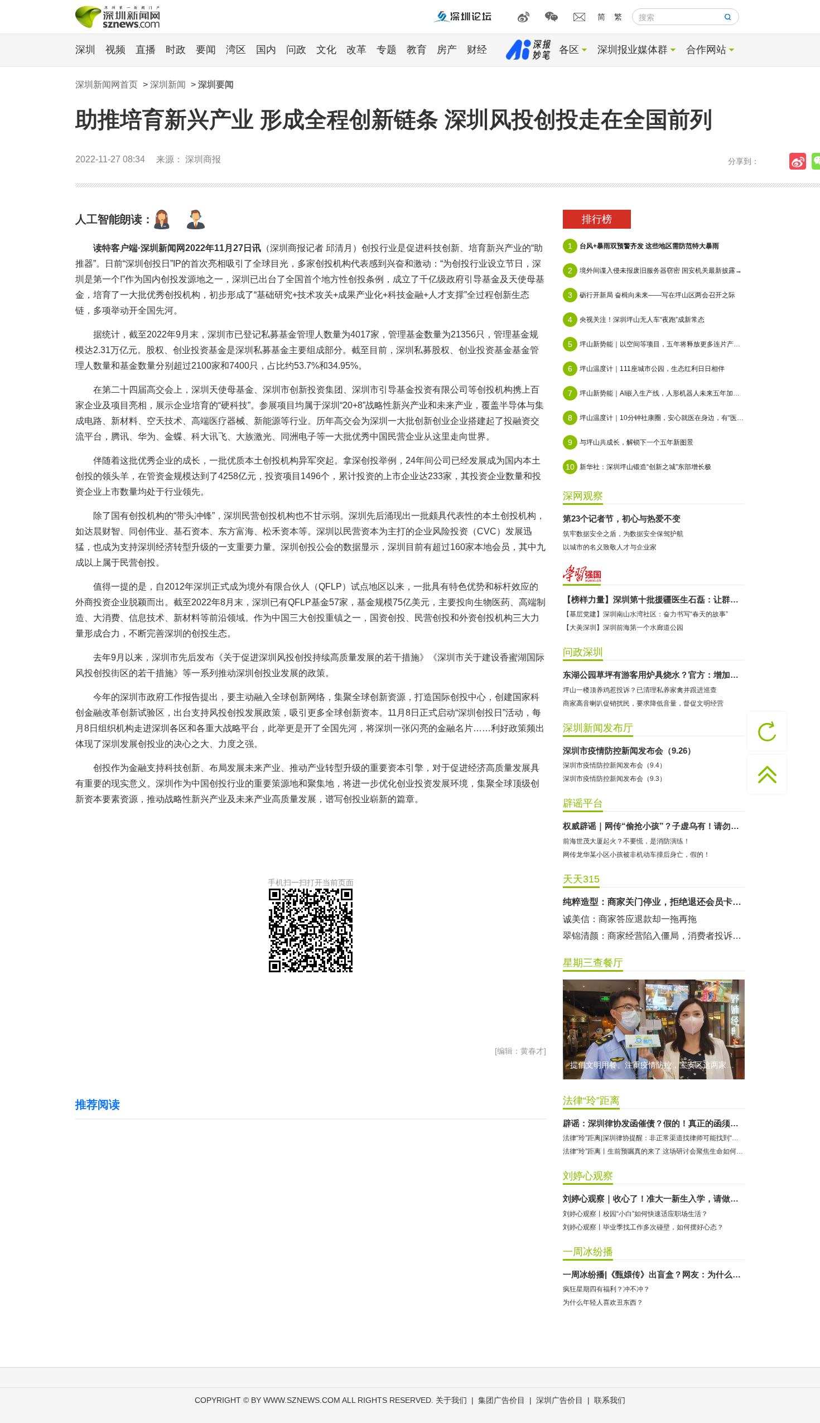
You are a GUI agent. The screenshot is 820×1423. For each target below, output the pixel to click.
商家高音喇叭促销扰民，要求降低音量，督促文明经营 (643, 703)
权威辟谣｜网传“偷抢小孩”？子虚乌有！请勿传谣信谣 (654, 826)
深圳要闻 (216, 84)
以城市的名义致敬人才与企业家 (610, 547)
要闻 (206, 49)
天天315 (581, 879)
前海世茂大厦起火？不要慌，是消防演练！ (626, 841)
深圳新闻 (168, 84)
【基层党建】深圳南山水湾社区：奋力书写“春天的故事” (645, 614)
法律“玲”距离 (591, 1100)
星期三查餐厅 (593, 962)
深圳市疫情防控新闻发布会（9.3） (614, 779)
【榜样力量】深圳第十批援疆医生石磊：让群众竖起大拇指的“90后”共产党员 (654, 599)
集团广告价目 (501, 1400)
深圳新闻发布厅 (598, 728)
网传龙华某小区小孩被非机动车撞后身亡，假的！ (636, 854)
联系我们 (609, 1400)
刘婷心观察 (588, 1175)
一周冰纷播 (588, 1251)
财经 (477, 49)
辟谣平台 (583, 803)
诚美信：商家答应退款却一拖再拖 (630, 919)
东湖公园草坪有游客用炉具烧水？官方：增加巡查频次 (654, 674)
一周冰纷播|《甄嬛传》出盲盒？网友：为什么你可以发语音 (654, 1274)
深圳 (85, 49)
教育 (417, 49)
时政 (176, 49)
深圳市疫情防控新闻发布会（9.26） (629, 750)
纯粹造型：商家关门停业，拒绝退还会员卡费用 (654, 901)
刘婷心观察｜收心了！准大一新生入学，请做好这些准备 (654, 1198)
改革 (356, 49)
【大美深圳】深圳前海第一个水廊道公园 (623, 627)
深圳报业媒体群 (632, 49)
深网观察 (583, 495)
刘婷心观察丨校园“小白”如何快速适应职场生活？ (635, 1214)
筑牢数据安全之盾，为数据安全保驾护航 (623, 534)
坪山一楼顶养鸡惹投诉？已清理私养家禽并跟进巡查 (640, 690)
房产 (447, 49)
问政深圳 (583, 652)
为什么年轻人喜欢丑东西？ (603, 1302)
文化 (326, 49)
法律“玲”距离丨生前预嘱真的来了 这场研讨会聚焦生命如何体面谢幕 (654, 1151)
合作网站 (706, 49)
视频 (115, 49)
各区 (569, 49)
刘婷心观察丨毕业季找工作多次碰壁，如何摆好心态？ (643, 1227)
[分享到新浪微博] (800, 161)
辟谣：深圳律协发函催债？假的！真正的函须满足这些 (654, 1123)
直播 (146, 49)
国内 (266, 49)
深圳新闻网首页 (106, 84)
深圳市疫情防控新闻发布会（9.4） (614, 765)
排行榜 (597, 219)
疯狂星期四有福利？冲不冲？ (606, 1289)
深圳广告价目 (559, 1400)
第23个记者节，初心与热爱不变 (622, 518)
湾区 (236, 49)
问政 (296, 49)
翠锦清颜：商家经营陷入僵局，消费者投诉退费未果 (654, 935)
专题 (387, 49)
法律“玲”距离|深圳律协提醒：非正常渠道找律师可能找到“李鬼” (654, 1138)
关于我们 (451, 1400)
